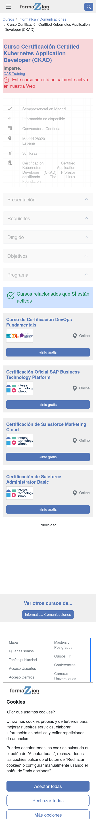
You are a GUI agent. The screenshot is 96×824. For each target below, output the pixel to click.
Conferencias (64, 664)
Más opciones (48, 814)
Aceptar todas (48, 786)
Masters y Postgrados (63, 645)
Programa (17, 274)
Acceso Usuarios (22, 668)
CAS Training (14, 73)
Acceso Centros (21, 677)
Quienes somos (21, 650)
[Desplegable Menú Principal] (9, 6)
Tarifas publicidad (23, 659)
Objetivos (17, 255)
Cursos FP (62, 656)
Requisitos (18, 218)
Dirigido (15, 236)
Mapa (13, 642)
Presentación (21, 199)
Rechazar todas (48, 800)
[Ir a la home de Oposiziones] (34, 6)
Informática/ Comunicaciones (48, 614)
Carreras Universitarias (65, 676)
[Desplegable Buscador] (88, 7)
